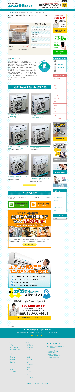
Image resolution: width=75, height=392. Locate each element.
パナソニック (56, 98)
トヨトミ (28, 374)
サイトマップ (12, 350)
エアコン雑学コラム (58, 197)
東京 (33, 335)
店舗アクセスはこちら (29, 244)
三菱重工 (55, 101)
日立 (55, 111)
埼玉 (43, 335)
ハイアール (56, 95)
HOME (10, 9)
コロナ (55, 85)
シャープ (55, 88)
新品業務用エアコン (30, 345)
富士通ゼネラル (57, 108)
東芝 (55, 115)
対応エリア (51, 9)
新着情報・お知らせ (58, 207)
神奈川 (38, 335)
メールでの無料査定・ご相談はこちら (29, 317)
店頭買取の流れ (13, 359)
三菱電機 (55, 105)
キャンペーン (56, 200)
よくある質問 (12, 361)
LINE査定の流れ (13, 362)
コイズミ (55, 81)
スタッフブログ (57, 203)
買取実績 (37, 9)
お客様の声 (56, 193)
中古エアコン (29, 349)
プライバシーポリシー (14, 347)
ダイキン (55, 91)
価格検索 (64, 1)
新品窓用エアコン (30, 347)
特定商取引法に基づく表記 (15, 349)
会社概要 (64, 9)
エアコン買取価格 (29, 9)
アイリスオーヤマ (57, 78)
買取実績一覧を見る (29, 185)
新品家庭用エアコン (30, 344)
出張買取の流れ (13, 357)
